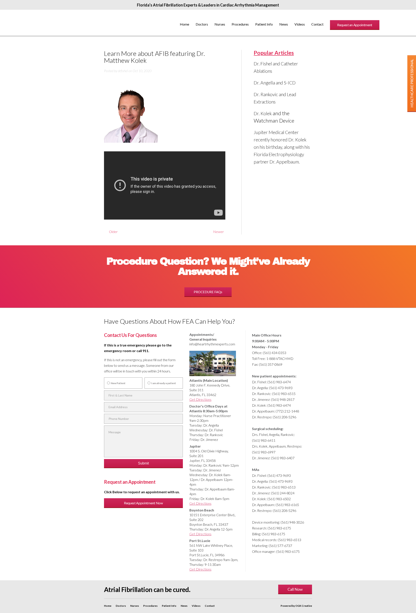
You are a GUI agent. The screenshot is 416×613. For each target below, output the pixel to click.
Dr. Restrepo (213, 560)
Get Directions (200, 399)
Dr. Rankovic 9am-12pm (221, 465)
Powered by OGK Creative (296, 605)
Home (184, 24)
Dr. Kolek (263, 113)
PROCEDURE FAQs (208, 292)
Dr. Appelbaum (212, 479)
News (283, 24)
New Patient (118, 383)
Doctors (202, 24)
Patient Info (264, 24)
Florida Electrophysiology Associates (65, 23)
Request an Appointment (354, 25)
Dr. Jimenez (209, 439)
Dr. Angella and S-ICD (275, 82)
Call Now (295, 589)
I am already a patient (163, 383)
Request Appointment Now (143, 503)
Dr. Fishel (216, 430)
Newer (218, 232)
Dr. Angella (211, 425)
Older (111, 232)
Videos (299, 24)
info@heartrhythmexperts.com (212, 344)
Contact (317, 24)
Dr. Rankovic (214, 435)
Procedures (240, 24)
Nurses (219, 24)
